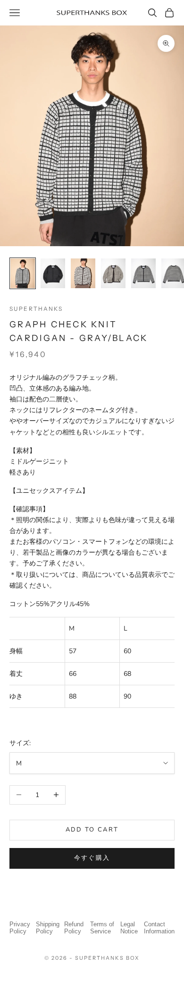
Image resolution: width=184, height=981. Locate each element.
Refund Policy (74, 928)
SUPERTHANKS (36, 308)
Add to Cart (92, 829)
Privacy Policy (19, 928)
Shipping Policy (47, 928)
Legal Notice (129, 928)
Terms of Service (102, 928)
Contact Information (159, 928)
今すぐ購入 (92, 858)
